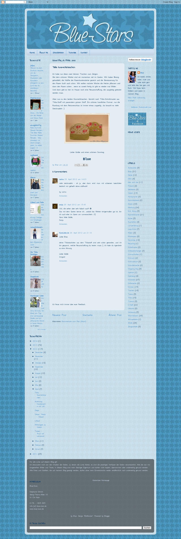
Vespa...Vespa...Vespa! (40, 415)
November (39, 356)
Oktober (38, 363)
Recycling (131, 243)
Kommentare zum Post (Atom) (74, 321)
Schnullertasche (133, 265)
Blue (142, 73)
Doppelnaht (34, 276)
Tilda (130, 297)
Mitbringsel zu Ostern (40, 426)
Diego (37, 410)
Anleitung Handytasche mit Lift (40, 404)
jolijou (32, 65)
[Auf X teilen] (81, 165)
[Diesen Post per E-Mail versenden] (76, 165)
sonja (61, 204)
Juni (37, 381)
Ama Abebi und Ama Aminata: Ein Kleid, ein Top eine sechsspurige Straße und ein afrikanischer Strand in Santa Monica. (37, 310)
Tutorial (131, 301)
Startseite (87, 315)
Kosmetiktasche (133, 214)
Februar (38, 445)
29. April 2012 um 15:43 (75, 204)
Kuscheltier (132, 222)
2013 (35, 345)
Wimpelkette (133, 319)
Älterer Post (115, 315)
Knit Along (132, 211)
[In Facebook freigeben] (84, 165)
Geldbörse (131, 189)
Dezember (39, 352)
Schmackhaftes (133, 254)
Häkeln (130, 193)
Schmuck (131, 258)
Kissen (130, 204)
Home (32, 52)
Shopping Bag (133, 269)
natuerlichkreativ (36, 227)
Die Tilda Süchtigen (34, 253)
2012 (35, 349)
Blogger (107, 516)
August (38, 373)
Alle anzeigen (41, 329)
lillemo (32, 177)
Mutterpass (132, 236)
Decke (130, 175)
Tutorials (72, 52)
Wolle (130, 323)
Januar (38, 449)
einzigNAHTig (35, 125)
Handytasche (132, 196)
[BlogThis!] (78, 165)
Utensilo (131, 308)
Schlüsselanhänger (134, 251)
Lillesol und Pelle (37, 202)
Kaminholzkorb (133, 200)
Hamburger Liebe (37, 296)
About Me (43, 52)
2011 (35, 454)
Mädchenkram (35, 98)
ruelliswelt (34, 155)
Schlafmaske (132, 247)
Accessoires (132, 168)
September (39, 367)
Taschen (131, 290)
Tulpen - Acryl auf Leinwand (39, 433)
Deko (130, 178)
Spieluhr (131, 272)
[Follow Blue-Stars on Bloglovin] (140, 61)
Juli (36, 377)
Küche (130, 218)
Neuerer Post (59, 315)
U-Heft (130, 305)
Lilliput (37, 421)
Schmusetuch (133, 261)
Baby (130, 171)
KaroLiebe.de (64, 233)
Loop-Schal (132, 229)
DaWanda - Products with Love (141, 107)
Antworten (63, 196)
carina (61, 179)
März (37, 441)
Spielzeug (131, 276)
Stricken (131, 287)
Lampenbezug (133, 225)
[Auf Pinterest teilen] (86, 165)
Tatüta (130, 294)
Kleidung (131, 207)
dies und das (133, 182)
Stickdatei (131, 279)
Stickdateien (58, 52)
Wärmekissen (133, 315)
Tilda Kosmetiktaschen (40, 395)
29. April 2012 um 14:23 (75, 179)
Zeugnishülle (132, 326)
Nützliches (131, 240)
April (37, 389)
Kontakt (84, 52)
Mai (37, 385)
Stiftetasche (132, 283)
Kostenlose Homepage (101, 480)
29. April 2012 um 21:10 (81, 233)
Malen (130, 233)
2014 (35, 341)
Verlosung (131, 312)
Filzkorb (131, 186)
